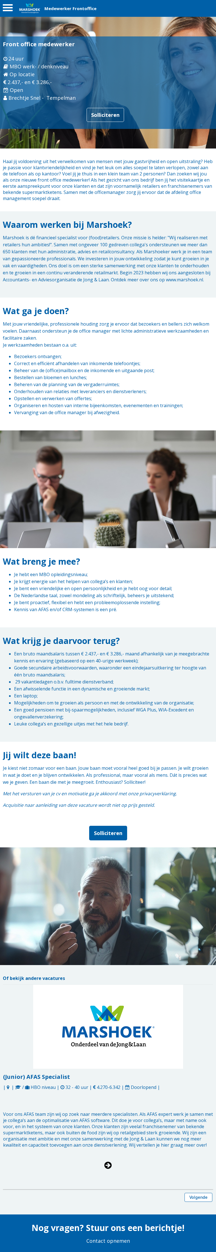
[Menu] (8, 9)
